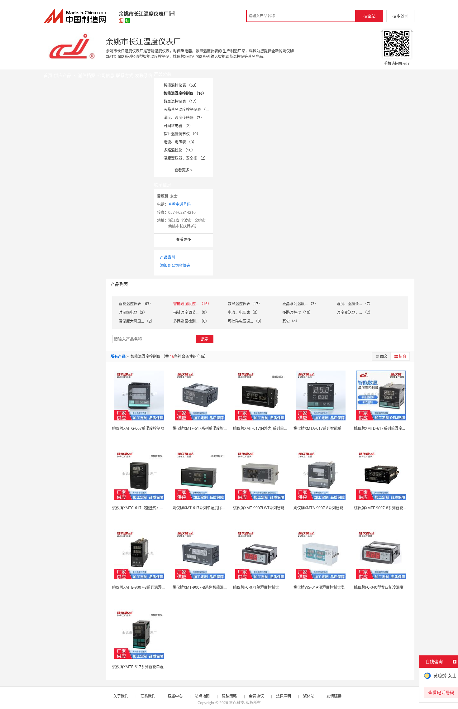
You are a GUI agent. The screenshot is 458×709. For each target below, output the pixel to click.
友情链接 (334, 696)
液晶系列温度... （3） (300, 303)
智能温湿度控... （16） (192, 303)
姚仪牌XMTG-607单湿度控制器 (138, 428)
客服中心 (175, 696)
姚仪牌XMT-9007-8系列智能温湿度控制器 (207, 587)
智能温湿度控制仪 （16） (185, 93)
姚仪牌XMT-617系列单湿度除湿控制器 (205, 507)
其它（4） (290, 321)
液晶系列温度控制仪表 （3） (188, 109)
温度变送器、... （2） (355, 312)
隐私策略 (229, 696)
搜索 (204, 339)
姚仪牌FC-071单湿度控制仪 (256, 587)
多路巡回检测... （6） (191, 321)
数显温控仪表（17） (245, 303)
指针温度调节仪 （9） (182, 134)
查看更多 (183, 170)
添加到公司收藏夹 (175, 265)
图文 (384, 356)
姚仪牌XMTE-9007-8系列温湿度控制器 (144, 587)
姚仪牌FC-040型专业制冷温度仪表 (382, 587)
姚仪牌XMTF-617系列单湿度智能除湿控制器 (209, 428)
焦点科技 (236, 702)
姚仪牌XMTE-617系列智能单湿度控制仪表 (147, 666)
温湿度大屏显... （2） (137, 321)
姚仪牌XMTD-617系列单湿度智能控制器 (387, 428)
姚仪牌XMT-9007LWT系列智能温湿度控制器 (270, 507)
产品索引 (167, 257)
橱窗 (402, 356)
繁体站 (308, 696)
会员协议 (256, 696)
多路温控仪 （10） (179, 150)
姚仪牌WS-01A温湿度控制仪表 (319, 587)
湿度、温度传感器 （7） (184, 117)
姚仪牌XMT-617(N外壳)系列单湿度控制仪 (268, 428)
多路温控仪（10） (297, 312)
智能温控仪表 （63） (181, 85)
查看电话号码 (179, 204)
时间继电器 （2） (178, 125)
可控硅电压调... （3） (246, 321)
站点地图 (202, 696)
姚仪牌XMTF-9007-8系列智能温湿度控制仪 (390, 507)
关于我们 (120, 696)
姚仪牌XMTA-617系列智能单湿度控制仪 (326, 428)
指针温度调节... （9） (191, 312)
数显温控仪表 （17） (181, 101)
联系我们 (148, 696)
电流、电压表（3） (244, 312)
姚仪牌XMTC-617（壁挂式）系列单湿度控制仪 (151, 507)
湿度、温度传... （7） (355, 303)
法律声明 (283, 696)
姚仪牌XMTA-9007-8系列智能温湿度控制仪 (329, 507)
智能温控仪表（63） (136, 303)
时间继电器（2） (133, 312)
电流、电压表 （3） (180, 142)
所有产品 (118, 356)
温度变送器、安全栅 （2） (186, 158)
